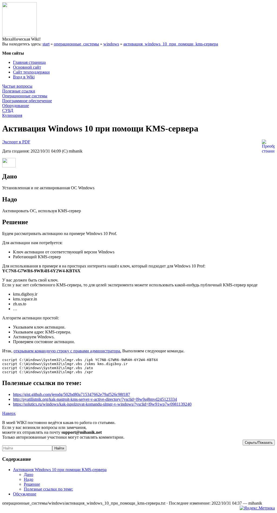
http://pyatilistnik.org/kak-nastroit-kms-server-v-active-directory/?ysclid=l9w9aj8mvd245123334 (95, 399)
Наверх (9, 413)
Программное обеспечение (27, 100)
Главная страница (29, 62)
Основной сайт (27, 67)
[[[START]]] (19, 35)
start (46, 44)
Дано (28, 474)
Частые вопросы (17, 86)
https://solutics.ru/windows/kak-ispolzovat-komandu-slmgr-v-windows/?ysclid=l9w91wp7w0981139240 (102, 404)
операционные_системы (76, 44)
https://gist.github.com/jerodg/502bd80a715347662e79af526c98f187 (71, 394)
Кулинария (12, 115)
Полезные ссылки (18, 91)
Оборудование (15, 105)
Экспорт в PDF (16, 142)
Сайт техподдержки (31, 72)
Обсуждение (24, 494)
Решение (32, 484)
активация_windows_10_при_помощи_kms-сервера (170, 44)
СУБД (7, 110)
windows (111, 44)
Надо (28, 479)
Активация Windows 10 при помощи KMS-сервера (60, 469)
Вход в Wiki (24, 77)
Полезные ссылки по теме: (48, 489)
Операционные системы (24, 96)
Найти (59, 448)
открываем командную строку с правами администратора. (67, 351)
